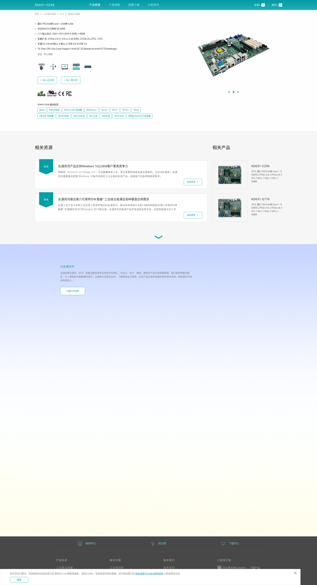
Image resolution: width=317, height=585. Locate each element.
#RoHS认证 (79, 116)
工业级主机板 (49, 14)
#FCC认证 (119, 116)
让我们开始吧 (72, 291)
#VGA (136, 110)
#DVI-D (125, 110)
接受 (19, 579)
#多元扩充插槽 (46, 116)
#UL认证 (93, 116)
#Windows (91, 110)
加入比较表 (47, 80)
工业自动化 (117, 567)
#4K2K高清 (54, 110)
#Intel (42, 110)
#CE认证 (106, 116)
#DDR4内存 (63, 116)
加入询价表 (71, 80)
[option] (233, 55)
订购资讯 (153, 4)
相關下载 (134, 4)
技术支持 (169, 567)
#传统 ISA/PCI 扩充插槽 (139, 116)
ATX (62, 14)
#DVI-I (115, 110)
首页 (37, 14)
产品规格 (114, 4)
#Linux (104, 110)
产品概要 (95, 4)
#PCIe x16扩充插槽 (73, 110)
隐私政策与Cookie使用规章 (149, 573)
